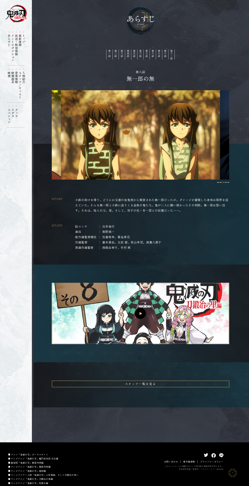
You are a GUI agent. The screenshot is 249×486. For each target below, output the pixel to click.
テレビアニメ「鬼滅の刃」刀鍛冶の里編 (32, 478)
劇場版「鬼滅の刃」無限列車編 (27, 462)
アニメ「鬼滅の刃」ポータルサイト (29, 454)
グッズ (16, 113)
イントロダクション (13, 48)
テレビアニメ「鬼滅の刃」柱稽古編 (29, 483)
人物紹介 (24, 77)
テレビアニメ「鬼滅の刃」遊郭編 (28, 470)
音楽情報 (16, 77)
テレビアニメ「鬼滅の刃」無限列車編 (31, 466)
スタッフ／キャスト (20, 85)
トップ (24, 38)
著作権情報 (189, 461)
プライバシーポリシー (211, 461)
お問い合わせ (171, 461)
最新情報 (20, 40)
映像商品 (13, 77)
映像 (9, 74)
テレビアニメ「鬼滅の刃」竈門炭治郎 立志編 (34, 458)
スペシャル (9, 116)
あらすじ (9, 40)
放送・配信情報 (16, 45)
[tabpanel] (140, 135)
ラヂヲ (13, 113)
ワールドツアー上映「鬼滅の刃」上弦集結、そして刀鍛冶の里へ (45, 474)
